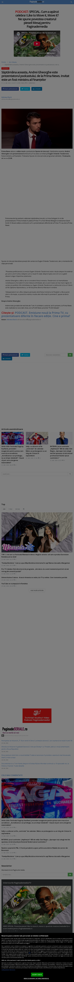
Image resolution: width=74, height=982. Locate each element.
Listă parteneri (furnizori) (8, 970)
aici (30, 953)
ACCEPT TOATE (37, 974)
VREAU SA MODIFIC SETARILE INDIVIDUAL (36, 978)
